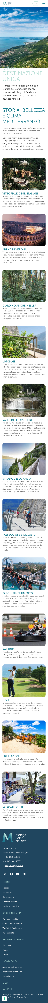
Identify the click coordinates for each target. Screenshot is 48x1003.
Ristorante (6, 945)
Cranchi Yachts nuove (12, 923)
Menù (5, 950)
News (5, 983)
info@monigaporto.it (14, 865)
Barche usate (8, 933)
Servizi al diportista (10, 906)
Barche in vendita (10, 919)
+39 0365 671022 (12, 857)
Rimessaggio (8, 897)
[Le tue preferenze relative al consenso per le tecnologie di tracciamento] (4, 998)
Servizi (5, 954)
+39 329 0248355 (13, 861)
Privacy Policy (8, 997)
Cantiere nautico (9, 902)
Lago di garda (8, 976)
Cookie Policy (23, 997)
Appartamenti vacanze (12, 967)
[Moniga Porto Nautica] (7, 3)
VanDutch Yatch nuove (12, 928)
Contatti (7, 989)
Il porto (5, 888)
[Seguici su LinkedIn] (24, 874)
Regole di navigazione (12, 972)
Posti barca (7, 892)
